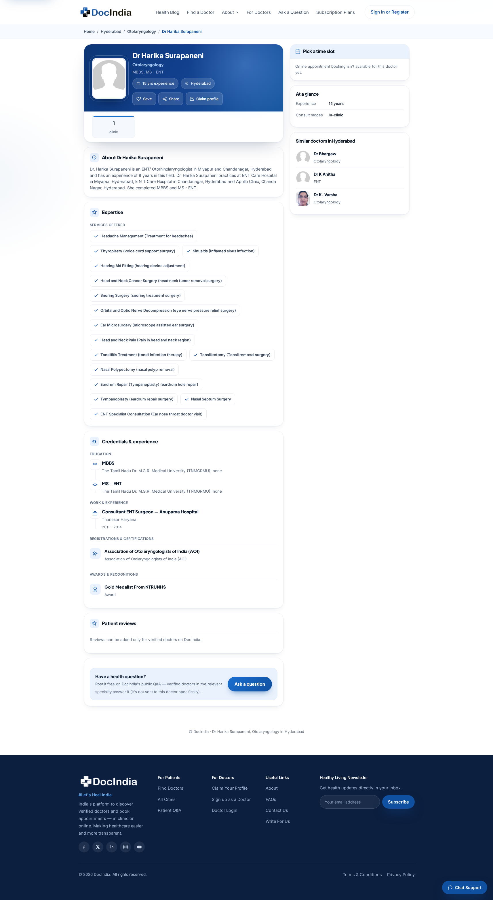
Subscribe (398, 802)
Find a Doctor (200, 12)
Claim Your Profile (230, 788)
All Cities (167, 799)
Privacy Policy (401, 874)
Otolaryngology (141, 31)
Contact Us (277, 810)
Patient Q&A (169, 810)
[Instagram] (125, 847)
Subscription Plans (335, 12)
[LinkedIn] (111, 847)
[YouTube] (139, 847)
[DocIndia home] (106, 12)
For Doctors (259, 12)
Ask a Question (293, 12)
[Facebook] (84, 847)
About (228, 12)
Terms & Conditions (362, 874)
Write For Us (278, 821)
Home (89, 31)
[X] (97, 847)
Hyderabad (111, 31)
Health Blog (167, 12)
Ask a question (250, 684)
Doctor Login (224, 810)
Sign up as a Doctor (231, 799)
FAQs (271, 799)
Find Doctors (170, 788)
